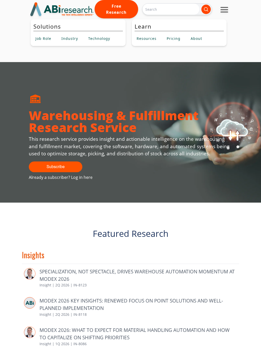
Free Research (116, 9)
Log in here (82, 177)
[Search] (206, 9)
